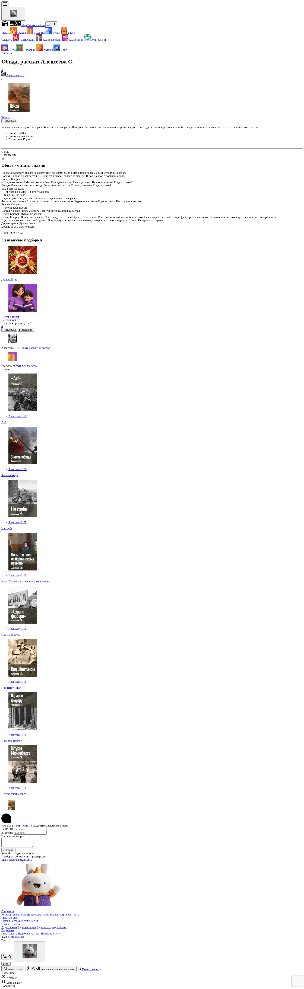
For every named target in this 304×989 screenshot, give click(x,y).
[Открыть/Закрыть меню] (4, 4)
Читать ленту (9, 933)
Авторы (35, 933)
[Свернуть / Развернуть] (51, 24)
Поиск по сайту (50, 933)
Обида (26, 825)
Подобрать (7, 930)
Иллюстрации (58, 914)
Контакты (74, 914)
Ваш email (7, 832)
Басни (34, 920)
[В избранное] (2, 79)
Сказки (5, 920)
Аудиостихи (44, 927)
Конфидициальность (13, 914)
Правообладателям (38, 914)
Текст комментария (12, 836)
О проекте (7, 911)
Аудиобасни (59, 927)
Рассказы (6, 53)
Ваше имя (7, 828)
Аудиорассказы (27, 927)
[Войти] (13, 14)
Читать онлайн (10, 917)
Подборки (24, 933)
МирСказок (17, 936)
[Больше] (2, 158)
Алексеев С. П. (17, 416)
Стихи (26, 920)
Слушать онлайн (11, 924)
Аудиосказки (9, 927)
